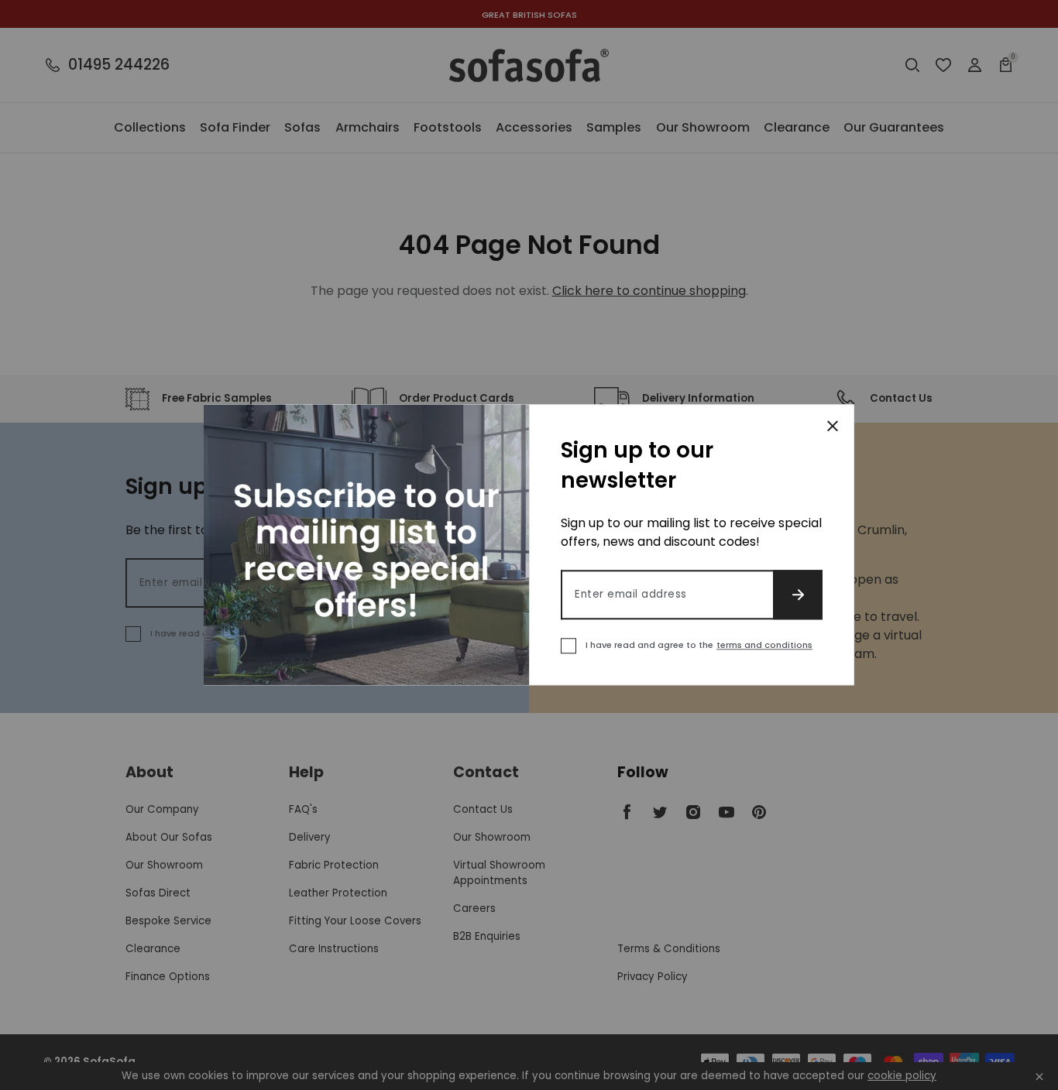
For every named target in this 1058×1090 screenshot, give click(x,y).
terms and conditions (764, 645)
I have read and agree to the (699, 645)
